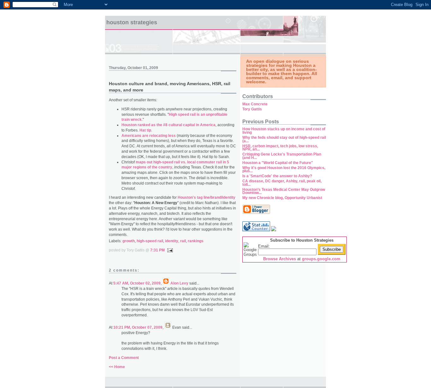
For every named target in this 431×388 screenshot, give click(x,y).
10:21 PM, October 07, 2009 (137, 327)
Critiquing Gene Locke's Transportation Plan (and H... (281, 156)
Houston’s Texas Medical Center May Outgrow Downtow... (283, 191)
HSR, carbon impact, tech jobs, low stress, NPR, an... (280, 148)
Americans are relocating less (148, 135)
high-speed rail (150, 241)
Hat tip (145, 130)
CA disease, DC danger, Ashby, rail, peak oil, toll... (282, 183)
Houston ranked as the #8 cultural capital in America (168, 125)
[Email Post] (169, 250)
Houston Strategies (131, 22)
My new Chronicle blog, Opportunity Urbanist (282, 198)
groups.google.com (321, 258)
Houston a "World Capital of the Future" (277, 163)
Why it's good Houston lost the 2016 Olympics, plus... (283, 169)
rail (183, 241)
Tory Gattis (252, 109)
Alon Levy (179, 283)
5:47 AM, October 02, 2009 (137, 283)
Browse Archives (279, 258)
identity (171, 241)
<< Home (117, 367)
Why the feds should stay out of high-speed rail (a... (284, 139)
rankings (196, 241)
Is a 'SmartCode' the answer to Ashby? (277, 176)
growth (128, 241)
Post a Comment (124, 358)
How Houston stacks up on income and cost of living (283, 131)
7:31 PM (157, 250)
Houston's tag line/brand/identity (206, 197)
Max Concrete (255, 104)
